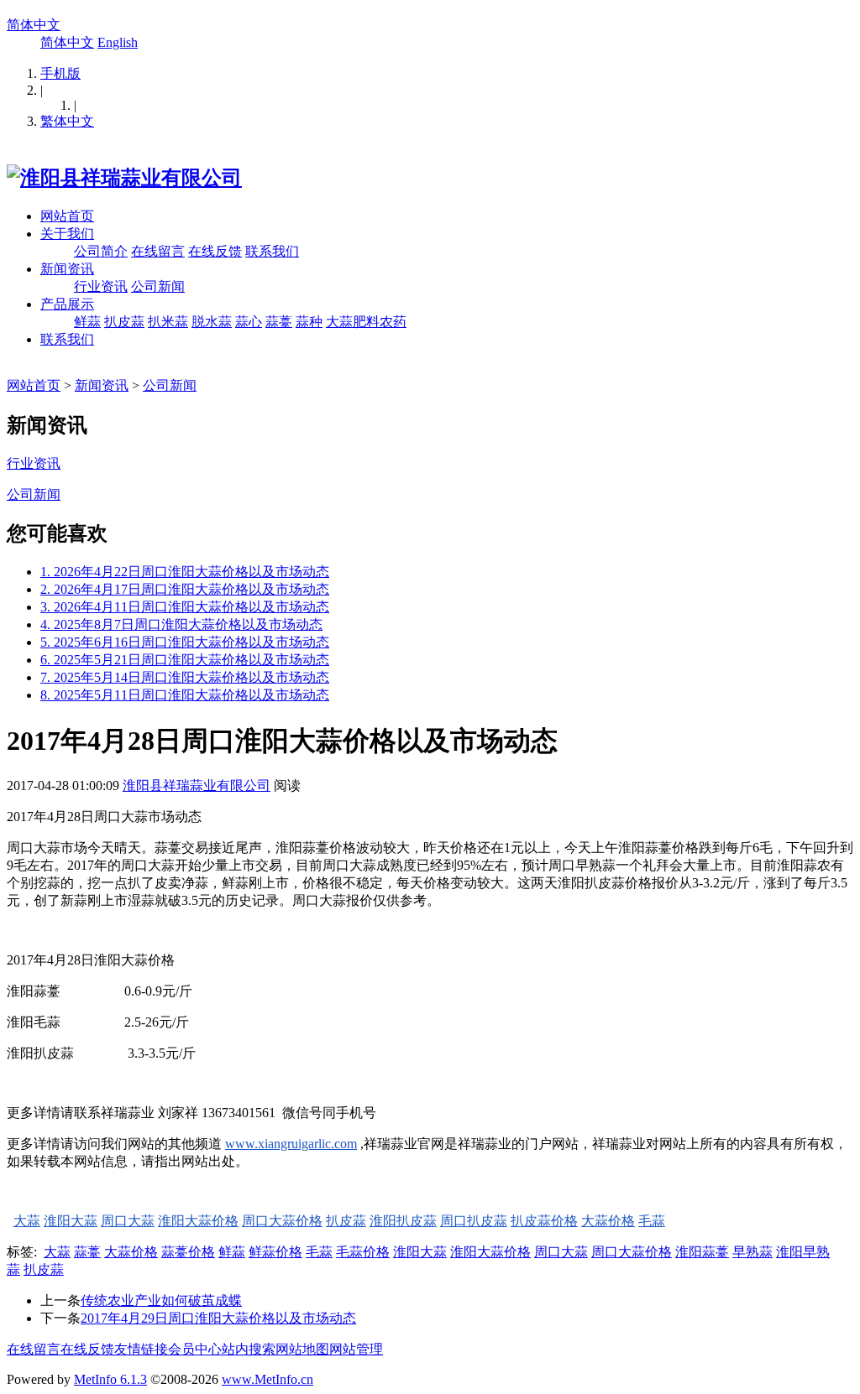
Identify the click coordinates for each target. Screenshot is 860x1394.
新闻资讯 (67, 269)
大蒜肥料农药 (366, 322)
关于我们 (67, 233)
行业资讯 (101, 286)
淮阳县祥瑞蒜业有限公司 (196, 785)
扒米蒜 (168, 322)
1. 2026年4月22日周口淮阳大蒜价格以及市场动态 (184, 571)
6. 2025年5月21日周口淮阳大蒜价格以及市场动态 (184, 660)
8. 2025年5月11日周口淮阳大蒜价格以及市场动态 (184, 695)
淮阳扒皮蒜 (403, 1221)
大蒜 (26, 1221)
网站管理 (356, 1349)
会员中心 (195, 1349)
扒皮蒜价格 (544, 1221)
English (117, 42)
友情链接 (141, 1349)
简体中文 (33, 25)
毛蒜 (651, 1221)
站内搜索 (248, 1349)
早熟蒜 (752, 1252)
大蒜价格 (608, 1221)
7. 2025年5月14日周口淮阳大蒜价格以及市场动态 (184, 677)
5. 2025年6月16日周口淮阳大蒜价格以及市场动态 (184, 642)
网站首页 (67, 216)
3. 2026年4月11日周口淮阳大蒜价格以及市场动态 (184, 607)
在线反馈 (215, 251)
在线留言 (158, 251)
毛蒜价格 (363, 1252)
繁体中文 (67, 121)
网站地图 (302, 1349)
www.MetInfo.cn (267, 1379)
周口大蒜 (128, 1221)
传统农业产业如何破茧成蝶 (161, 1300)
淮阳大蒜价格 (198, 1221)
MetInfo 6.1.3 (110, 1379)
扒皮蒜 (124, 322)
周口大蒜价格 (282, 1221)
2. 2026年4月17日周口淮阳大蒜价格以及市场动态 (184, 589)
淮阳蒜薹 (702, 1252)
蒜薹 (278, 322)
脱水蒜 (211, 322)
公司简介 (101, 251)
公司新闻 (158, 286)
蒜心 (248, 322)
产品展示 (67, 304)
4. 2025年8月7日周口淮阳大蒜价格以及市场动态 (181, 624)
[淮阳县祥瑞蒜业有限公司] (124, 178)
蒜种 (309, 322)
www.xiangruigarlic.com (291, 1144)
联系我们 (272, 251)
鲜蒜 (87, 322)
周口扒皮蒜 (473, 1221)
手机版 (60, 73)
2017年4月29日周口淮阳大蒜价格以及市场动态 (218, 1318)
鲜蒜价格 (275, 1252)
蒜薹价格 (188, 1252)
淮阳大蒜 (70, 1221)
